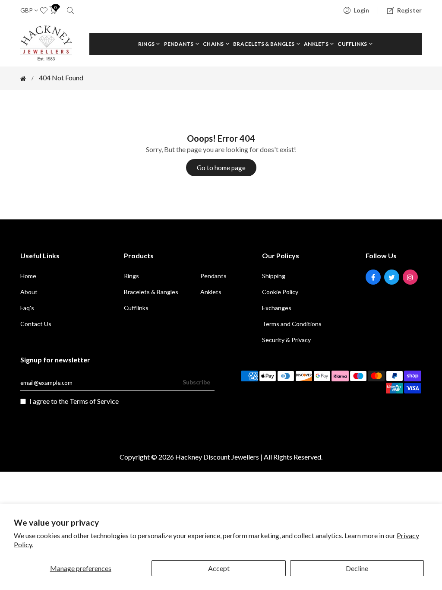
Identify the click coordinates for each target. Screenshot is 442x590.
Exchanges (276, 307)
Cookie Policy (280, 291)
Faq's (27, 307)
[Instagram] (410, 277)
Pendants (179, 44)
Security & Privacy (286, 339)
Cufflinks (353, 44)
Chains (214, 44)
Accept (219, 568)
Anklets (316, 44)
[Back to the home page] (23, 79)
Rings (146, 44)
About (29, 291)
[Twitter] (391, 277)
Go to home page (221, 167)
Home (28, 275)
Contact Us (35, 323)
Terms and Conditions (292, 323)
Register (409, 10)
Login (361, 10)
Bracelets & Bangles (264, 44)
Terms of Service (94, 401)
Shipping (273, 275)
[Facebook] (373, 277)
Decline (357, 568)
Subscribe (196, 382)
